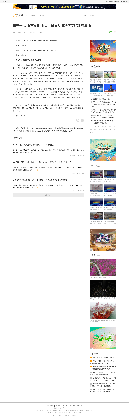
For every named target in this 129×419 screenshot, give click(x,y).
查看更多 (47, 195)
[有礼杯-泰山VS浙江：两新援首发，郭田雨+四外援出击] (110, 78)
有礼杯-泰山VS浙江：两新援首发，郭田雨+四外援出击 (110, 82)
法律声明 (72, 406)
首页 (107, 1)
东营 (102, 126)
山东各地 (41, 15)
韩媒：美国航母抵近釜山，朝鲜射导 (104, 357)
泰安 (91, 129)
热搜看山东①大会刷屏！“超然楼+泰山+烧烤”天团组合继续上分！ (43, 162)
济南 (91, 126)
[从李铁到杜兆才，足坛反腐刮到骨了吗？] (110, 91)
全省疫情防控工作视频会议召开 (101, 99)
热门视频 (95, 166)
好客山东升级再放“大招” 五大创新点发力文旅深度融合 (110, 181)
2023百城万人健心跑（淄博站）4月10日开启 (33, 144)
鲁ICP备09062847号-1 (43, 410)
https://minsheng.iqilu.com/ (44, 128)
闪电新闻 (111, 1)
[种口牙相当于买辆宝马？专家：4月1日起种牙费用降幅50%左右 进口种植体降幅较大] (96, 78)
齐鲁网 (4, 1)
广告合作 (79, 406)
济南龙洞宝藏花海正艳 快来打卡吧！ (100, 277)
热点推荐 (95, 66)
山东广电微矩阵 (123, 1)
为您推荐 (18, 138)
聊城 (110, 129)
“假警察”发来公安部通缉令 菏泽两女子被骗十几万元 (96, 195)
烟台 (106, 126)
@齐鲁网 (28, 131)
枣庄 (99, 126)
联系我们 (58, 406)
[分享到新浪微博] (115, 32)
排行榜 (94, 354)
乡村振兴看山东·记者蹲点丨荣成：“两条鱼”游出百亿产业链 (40, 179)
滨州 (114, 129)
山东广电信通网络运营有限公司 (67, 415)
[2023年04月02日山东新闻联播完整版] (110, 202)
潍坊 (110, 126)
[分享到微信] (110, 32)
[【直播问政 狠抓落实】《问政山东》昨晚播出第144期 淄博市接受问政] (110, 216)
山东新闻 (33, 15)
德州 (106, 129)
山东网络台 (116, 1)
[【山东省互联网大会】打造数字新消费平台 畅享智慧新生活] (96, 174)
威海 (95, 129)
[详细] (34, 152)
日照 (99, 129)
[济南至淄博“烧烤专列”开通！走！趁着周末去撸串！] (96, 216)
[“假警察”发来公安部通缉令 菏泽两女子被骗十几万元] (96, 188)
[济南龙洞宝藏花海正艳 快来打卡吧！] (103, 267)
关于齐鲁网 (50, 406)
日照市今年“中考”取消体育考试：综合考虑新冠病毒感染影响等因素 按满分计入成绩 (103, 104)
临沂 (102, 129)
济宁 (114, 126)
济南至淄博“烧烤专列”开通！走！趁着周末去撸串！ (96, 224)
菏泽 (91, 132)
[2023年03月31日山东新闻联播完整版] (96, 202)
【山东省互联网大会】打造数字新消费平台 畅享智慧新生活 (96, 181)
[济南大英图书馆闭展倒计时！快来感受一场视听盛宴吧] (103, 288)
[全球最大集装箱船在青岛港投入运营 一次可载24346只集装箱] (103, 310)
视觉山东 (95, 255)
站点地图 (65, 406)
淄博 (95, 126)
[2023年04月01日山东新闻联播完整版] (110, 188)
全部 (85, 15)
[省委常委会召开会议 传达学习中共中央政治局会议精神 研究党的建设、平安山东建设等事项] (96, 91)
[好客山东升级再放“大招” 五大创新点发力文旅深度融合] (110, 174)
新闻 (25, 15)
